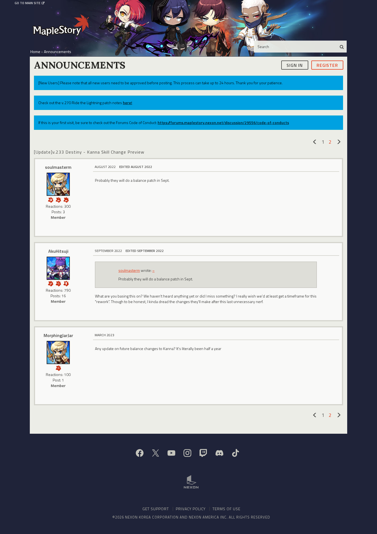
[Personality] (66, 283)
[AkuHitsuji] (58, 268)
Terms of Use (226, 509)
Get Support (155, 509)
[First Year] (66, 199)
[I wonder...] (58, 283)
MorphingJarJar (58, 335)
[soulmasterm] (58, 184)
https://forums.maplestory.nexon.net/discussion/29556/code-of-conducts (223, 122)
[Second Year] (58, 199)
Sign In (294, 65)
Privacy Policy (191, 509)
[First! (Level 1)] (50, 199)
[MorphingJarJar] (58, 352)
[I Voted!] (50, 283)
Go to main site (27, 3)
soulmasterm (58, 167)
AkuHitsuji (58, 251)
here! (127, 103)
